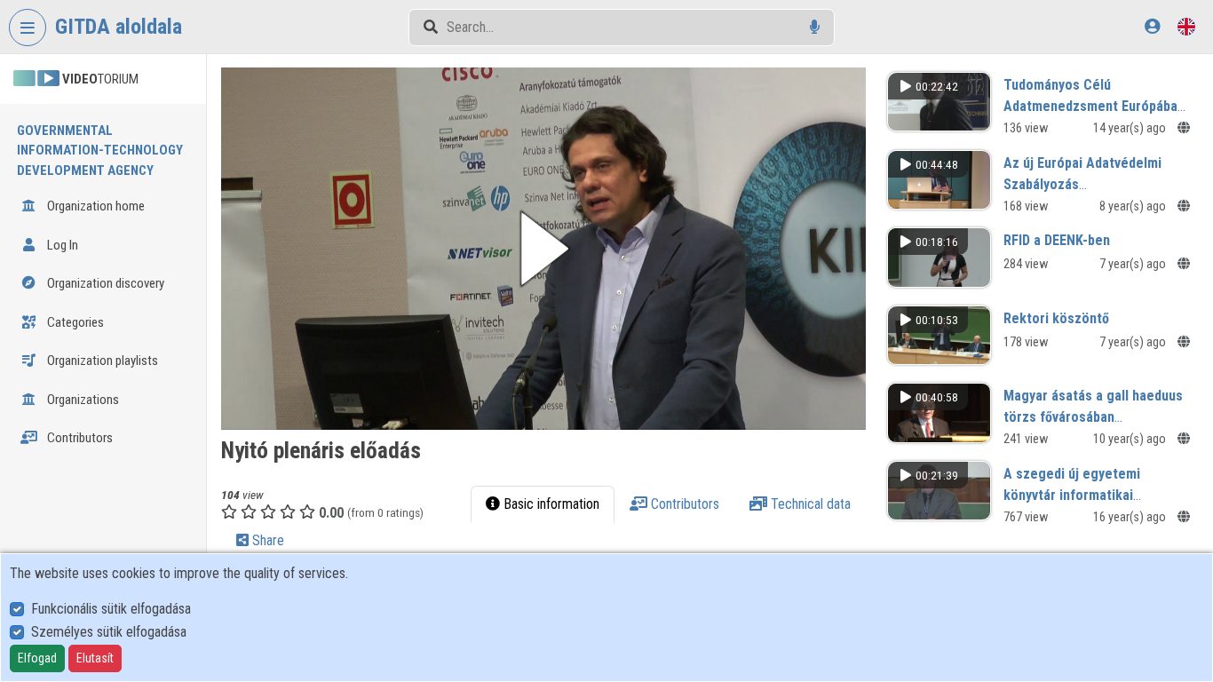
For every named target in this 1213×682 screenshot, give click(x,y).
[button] (543, 248)
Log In (61, 245)
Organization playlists (101, 361)
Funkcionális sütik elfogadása (111, 608)
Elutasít (95, 658)
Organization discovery (104, 283)
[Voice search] (815, 27)
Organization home (94, 206)
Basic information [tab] (549, 504)
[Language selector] (1186, 26)
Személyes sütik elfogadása (108, 631)
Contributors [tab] (683, 504)
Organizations (81, 400)
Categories (74, 322)
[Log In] (1152, 26)
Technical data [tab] (809, 504)
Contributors (78, 438)
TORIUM (100, 79)
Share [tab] (266, 540)
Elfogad (37, 658)
